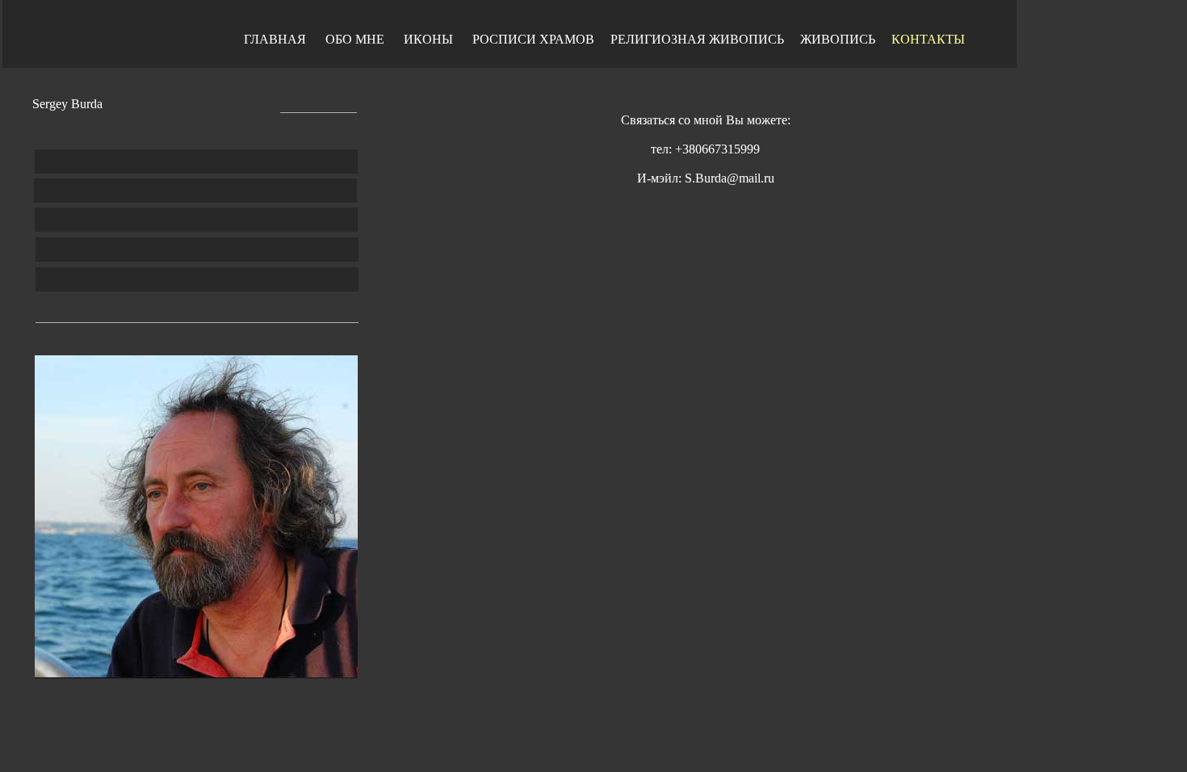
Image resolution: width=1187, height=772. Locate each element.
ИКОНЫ (428, 39)
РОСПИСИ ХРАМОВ (533, 39)
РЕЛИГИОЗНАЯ (659, 39)
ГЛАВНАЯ (275, 39)
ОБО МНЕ (354, 39)
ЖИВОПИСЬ (746, 39)
